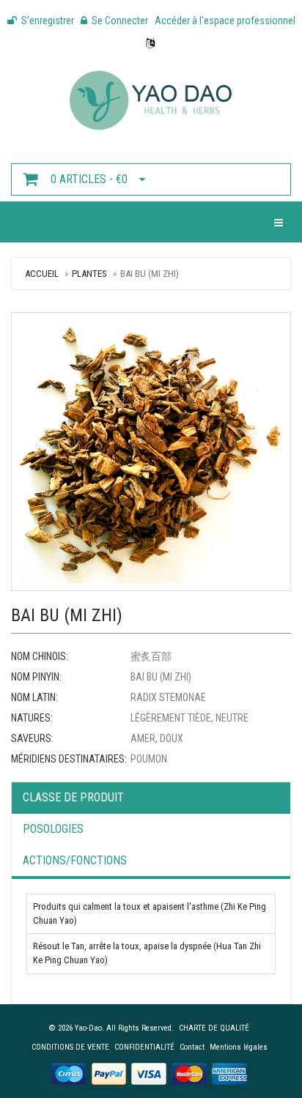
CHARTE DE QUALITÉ (214, 1028)
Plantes (89, 273)
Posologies (53, 829)
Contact (192, 1047)
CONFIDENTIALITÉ (144, 1047)
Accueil (42, 273)
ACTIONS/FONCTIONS (75, 860)
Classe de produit (73, 797)
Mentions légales (239, 1047)
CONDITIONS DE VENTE (70, 1047)
